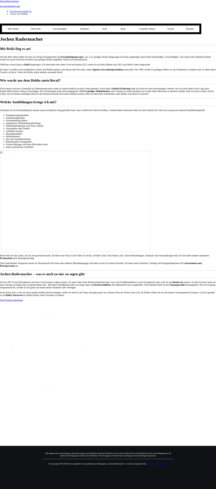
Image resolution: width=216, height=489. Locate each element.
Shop (122, 29)
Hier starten (13, 29)
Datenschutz (163, 464)
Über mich (36, 29)
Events (171, 29)
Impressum (151, 464)
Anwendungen (60, 29)
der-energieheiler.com (10, 6)
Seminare (84, 29)
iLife (104, 29)
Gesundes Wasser (147, 29)
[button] (60, 28)
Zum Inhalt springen (9, 1)
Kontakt (190, 29)
